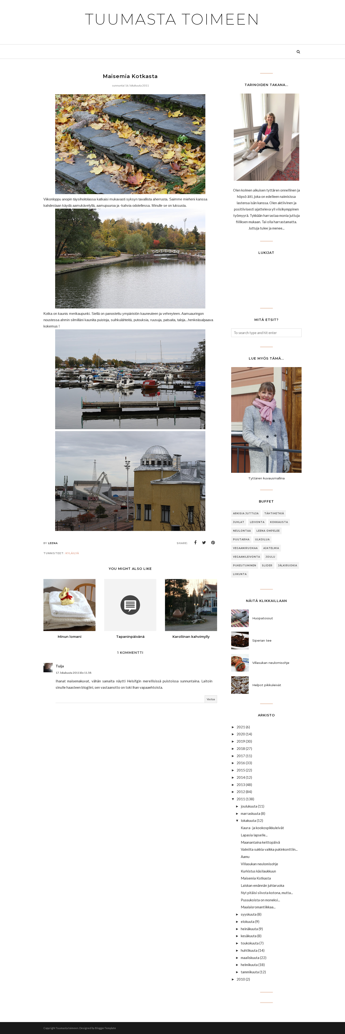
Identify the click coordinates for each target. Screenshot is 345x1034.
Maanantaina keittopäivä (260, 842)
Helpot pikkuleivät (266, 685)
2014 (241, 777)
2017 (241, 756)
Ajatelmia (271, 548)
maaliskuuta (250, 957)
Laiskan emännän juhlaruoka (262, 885)
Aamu (245, 856)
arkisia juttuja (246, 513)
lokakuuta (248, 820)
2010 (241, 979)
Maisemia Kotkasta (256, 878)
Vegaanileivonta (246, 556)
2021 (241, 727)
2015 (241, 770)
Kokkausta (279, 522)
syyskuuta (249, 914)
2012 (241, 792)
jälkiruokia (287, 565)
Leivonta (257, 522)
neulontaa (242, 530)
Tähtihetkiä (274, 513)
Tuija (60, 666)
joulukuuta (249, 806)
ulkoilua (262, 539)
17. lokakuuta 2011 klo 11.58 (73, 672)
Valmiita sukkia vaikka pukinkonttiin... (269, 849)
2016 (241, 763)
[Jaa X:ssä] (204, 542)
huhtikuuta (249, 950)
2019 (241, 741)
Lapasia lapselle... (254, 835)
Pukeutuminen (244, 565)
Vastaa (211, 699)
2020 (241, 734)
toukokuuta (250, 943)
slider (267, 565)
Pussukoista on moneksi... (260, 900)
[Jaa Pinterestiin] (213, 542)
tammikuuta (250, 972)
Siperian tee (262, 640)
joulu (270, 556)
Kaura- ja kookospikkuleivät (262, 828)
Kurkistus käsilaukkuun (258, 871)
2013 (241, 784)
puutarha (241, 539)
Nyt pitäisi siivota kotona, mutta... (267, 893)
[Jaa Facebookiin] (195, 542)
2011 (241, 799)
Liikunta (240, 574)
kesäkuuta (249, 936)
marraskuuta (250, 813)
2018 (241, 748)
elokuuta (247, 921)
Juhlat (238, 522)
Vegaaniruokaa (245, 548)
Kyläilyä (72, 553)
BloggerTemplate (105, 1028)
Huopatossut (262, 618)
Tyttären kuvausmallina (266, 478)
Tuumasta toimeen (172, 19)
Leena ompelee (268, 530)
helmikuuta (249, 965)
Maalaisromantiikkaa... (258, 907)
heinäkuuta (249, 929)
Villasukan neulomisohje (270, 663)
